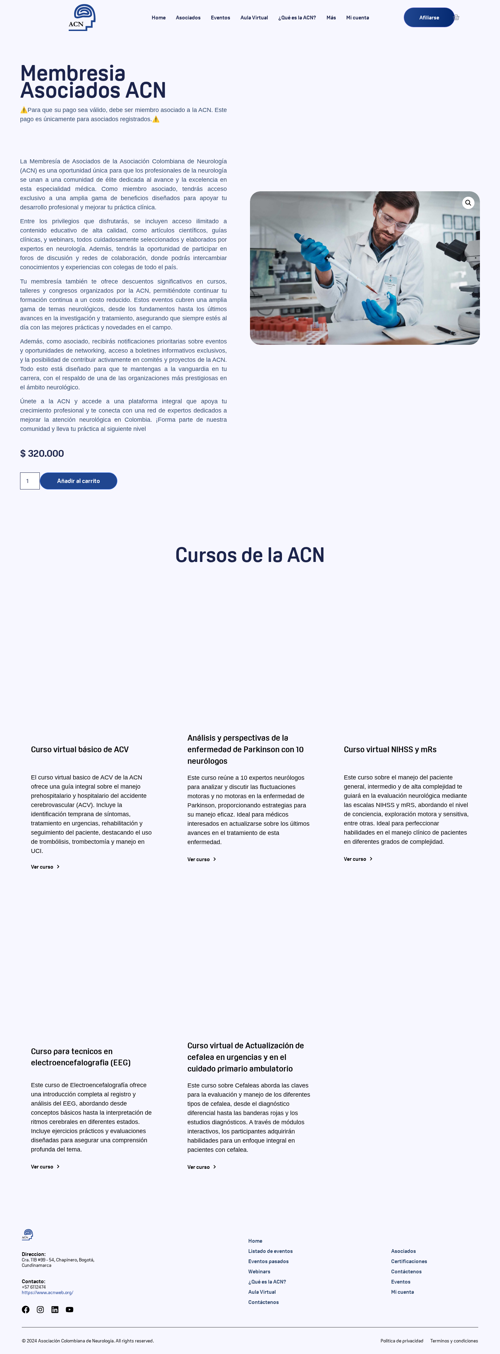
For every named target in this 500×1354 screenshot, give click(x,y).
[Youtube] (69, 1309)
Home (159, 17)
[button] (468, 203)
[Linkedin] (55, 1309)
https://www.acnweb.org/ (47, 1292)
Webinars (259, 1271)
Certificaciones (409, 1261)
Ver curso (42, 867)
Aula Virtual (254, 17)
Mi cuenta (357, 17)
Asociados (188, 17)
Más (331, 17)
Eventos (220, 17)
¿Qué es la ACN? (297, 17)
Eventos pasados (268, 1261)
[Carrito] (456, 17)
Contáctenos (263, 1302)
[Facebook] (26, 1309)
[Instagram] (40, 1309)
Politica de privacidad (402, 1340)
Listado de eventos (270, 1251)
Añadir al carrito (78, 481)
